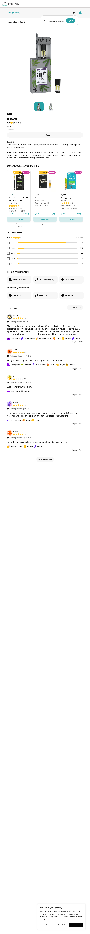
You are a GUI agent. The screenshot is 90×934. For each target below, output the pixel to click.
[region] (61, 917)
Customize (47, 925)
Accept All (75, 925)
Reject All (61, 925)
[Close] (83, 906)
